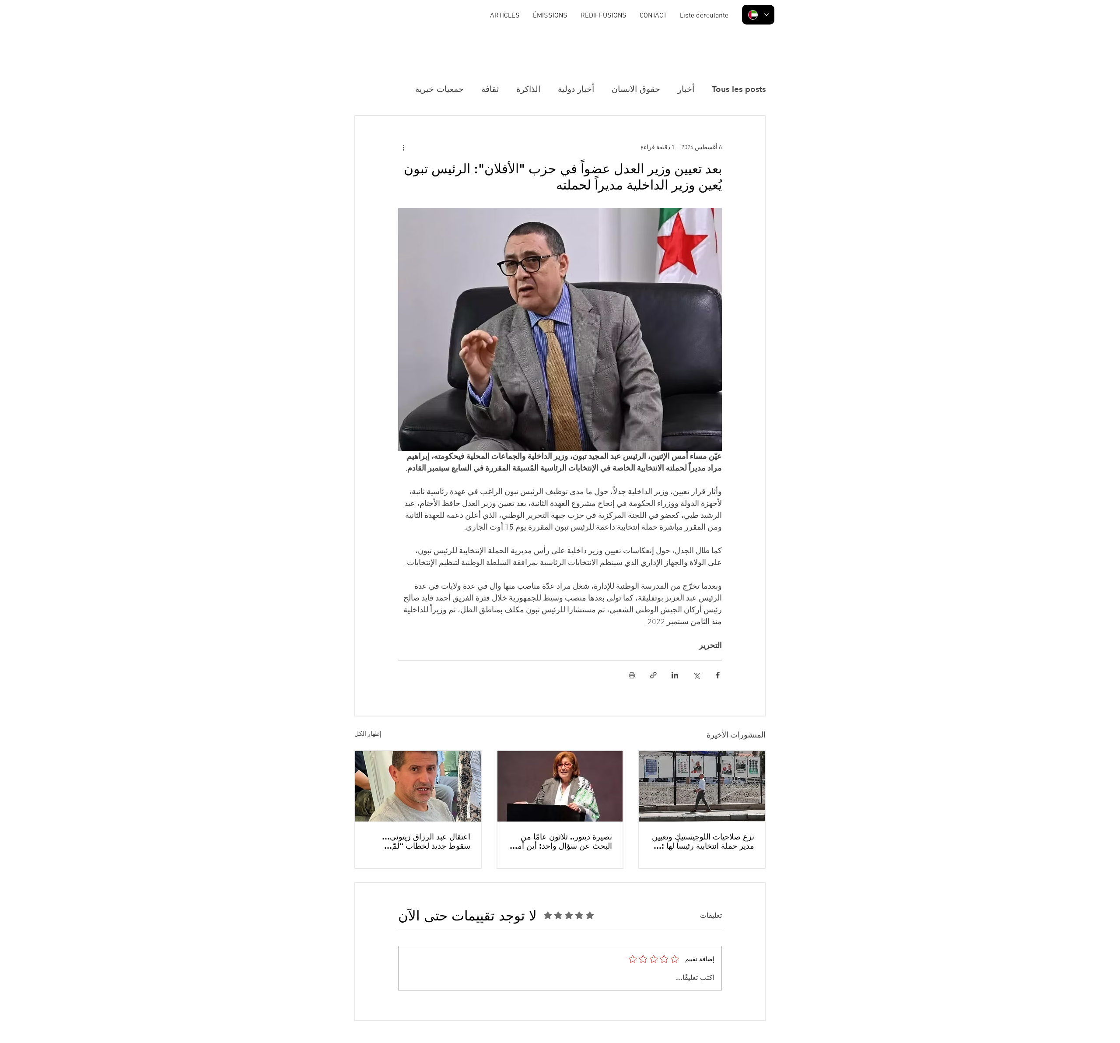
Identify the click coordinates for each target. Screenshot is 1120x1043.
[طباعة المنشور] (632, 675)
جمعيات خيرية (439, 89)
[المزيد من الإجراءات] (403, 147)
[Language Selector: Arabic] (758, 15)
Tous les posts (739, 89)
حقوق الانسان (636, 89)
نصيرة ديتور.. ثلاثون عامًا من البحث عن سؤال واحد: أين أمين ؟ (560, 841)
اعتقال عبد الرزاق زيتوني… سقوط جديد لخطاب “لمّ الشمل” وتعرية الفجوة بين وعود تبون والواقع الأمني (418, 841)
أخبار (686, 89)
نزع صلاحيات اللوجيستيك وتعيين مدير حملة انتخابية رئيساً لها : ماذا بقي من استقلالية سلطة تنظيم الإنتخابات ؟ (703, 841)
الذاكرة (528, 89)
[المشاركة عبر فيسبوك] (718, 675)
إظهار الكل (368, 734)
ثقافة (490, 89)
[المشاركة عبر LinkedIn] (675, 675)
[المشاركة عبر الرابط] (653, 675)
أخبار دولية (576, 89)
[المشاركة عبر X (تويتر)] (696, 675)
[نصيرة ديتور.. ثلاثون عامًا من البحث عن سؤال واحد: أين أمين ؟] (560, 786)
